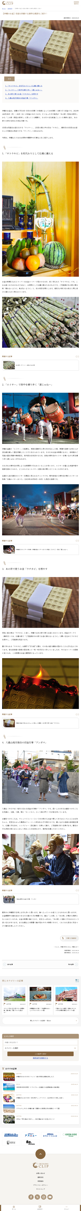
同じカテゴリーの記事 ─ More (40, 1021)
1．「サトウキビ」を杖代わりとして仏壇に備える (23, 86)
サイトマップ (40, 1189)
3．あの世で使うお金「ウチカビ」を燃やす (21, 94)
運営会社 (40, 1177)
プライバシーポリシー (40, 1185)
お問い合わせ (40, 1173)
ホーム (14, 1209)
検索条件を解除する (40, 1058)
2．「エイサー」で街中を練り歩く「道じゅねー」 (24, 90)
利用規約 (40, 1181)
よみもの (39, 1209)
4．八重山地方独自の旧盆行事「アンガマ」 (21, 98)
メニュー (66, 1209)
